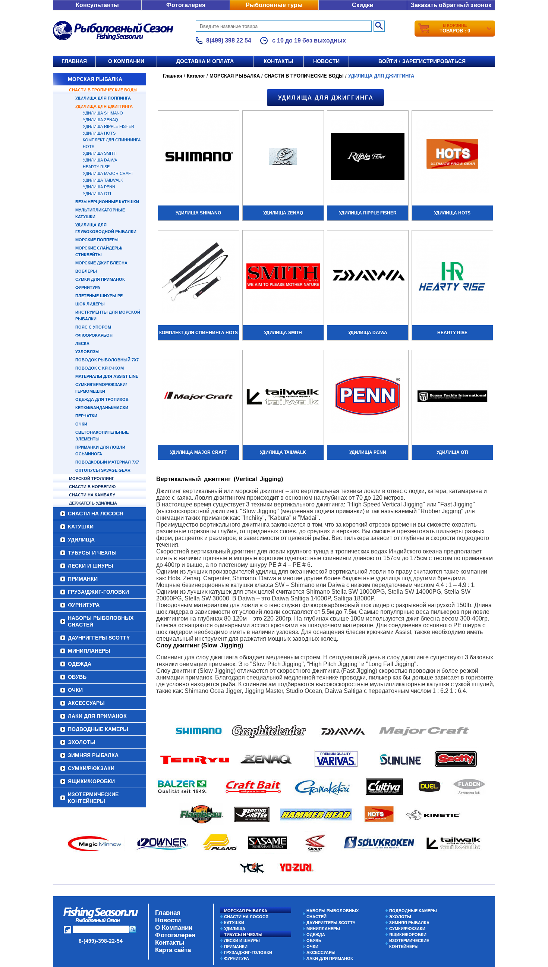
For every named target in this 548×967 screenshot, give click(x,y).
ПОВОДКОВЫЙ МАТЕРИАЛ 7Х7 (107, 462)
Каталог (196, 76)
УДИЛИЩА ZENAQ (100, 119)
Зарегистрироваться (434, 61)
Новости (326, 61)
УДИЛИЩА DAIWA (100, 160)
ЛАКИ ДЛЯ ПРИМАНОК (97, 716)
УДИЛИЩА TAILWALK (103, 180)
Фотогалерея (185, 5)
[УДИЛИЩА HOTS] (452, 157)
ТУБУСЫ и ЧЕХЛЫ (92, 553)
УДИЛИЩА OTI (97, 193)
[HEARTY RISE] (452, 277)
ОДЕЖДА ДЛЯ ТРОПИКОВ (102, 399)
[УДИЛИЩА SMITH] (283, 277)
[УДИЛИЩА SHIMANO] (198, 157)
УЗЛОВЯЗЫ (87, 351)
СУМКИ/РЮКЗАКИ (91, 768)
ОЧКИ (81, 424)
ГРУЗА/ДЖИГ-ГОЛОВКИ (98, 592)
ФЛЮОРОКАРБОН (94, 335)
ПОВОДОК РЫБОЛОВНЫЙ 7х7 (107, 360)
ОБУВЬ (77, 677)
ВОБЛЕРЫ (86, 271)
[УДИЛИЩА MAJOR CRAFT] (198, 396)
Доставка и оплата (205, 61)
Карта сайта (173, 950)
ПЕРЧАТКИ (86, 416)
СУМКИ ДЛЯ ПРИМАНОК (100, 279)
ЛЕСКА (82, 343)
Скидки (363, 5)
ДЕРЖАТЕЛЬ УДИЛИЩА (93, 503)
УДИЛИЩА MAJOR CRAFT (108, 173)
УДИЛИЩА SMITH (100, 153)
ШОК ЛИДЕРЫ (90, 304)
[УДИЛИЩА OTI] (452, 396)
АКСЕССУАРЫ (86, 703)
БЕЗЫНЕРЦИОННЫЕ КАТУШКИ (107, 202)
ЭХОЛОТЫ (81, 742)
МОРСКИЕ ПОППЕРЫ (97, 240)
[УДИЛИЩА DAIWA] (367, 277)
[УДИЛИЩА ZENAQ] (283, 157)
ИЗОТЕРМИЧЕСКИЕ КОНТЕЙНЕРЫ (93, 797)
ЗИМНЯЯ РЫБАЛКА (93, 755)
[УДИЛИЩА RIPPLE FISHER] (367, 157)
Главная (74, 61)
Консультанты (97, 5)
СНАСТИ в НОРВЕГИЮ (92, 486)
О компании (126, 61)
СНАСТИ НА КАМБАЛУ (92, 495)
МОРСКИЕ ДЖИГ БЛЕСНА (101, 263)
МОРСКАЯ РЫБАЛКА (95, 79)
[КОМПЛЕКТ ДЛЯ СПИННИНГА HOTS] (198, 277)
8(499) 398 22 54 (228, 40)
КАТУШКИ (81, 527)
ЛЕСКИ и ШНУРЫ (90, 566)
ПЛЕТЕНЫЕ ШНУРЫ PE (99, 295)
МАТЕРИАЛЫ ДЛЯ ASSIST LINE (106, 376)
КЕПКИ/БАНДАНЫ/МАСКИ (101, 407)
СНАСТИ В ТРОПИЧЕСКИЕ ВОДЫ (103, 90)
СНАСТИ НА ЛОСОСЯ (95, 514)
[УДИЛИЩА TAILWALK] (283, 396)
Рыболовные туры (274, 5)
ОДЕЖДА (79, 664)
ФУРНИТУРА (87, 287)
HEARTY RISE (96, 166)
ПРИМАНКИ (83, 579)
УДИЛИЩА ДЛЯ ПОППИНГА (103, 98)
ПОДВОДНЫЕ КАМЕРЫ (98, 729)
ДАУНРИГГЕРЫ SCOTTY (99, 638)
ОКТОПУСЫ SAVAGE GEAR (102, 470)
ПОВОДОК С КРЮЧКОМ (99, 368)
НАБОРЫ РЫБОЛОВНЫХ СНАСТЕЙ (100, 621)
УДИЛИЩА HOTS (99, 133)
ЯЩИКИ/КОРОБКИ (91, 781)
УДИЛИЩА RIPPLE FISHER (108, 126)
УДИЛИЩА (81, 540)
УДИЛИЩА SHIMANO (103, 113)
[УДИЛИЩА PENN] (367, 396)
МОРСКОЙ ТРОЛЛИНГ (91, 478)
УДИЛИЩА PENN (99, 187)
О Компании (173, 927)
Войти (387, 61)
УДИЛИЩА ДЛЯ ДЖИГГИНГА (104, 106)
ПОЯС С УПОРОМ (93, 327)
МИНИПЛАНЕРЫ (89, 651)
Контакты (278, 61)
